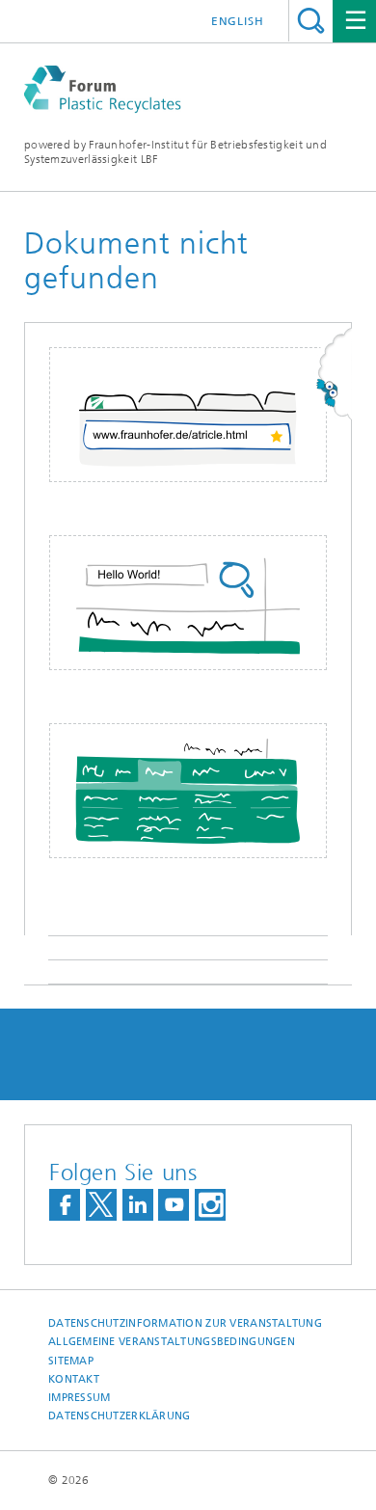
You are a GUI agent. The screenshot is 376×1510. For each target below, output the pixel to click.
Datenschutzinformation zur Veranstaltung (185, 1323)
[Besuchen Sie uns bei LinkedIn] (137, 1205)
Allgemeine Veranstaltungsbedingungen (171, 1341)
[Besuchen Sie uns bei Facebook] (64, 1205)
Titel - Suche (311, 20)
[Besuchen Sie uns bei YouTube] (173, 1205)
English (237, 21)
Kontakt (73, 1379)
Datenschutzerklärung (119, 1416)
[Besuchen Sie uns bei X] (101, 1205)
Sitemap (71, 1361)
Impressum (79, 1397)
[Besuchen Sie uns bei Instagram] (210, 1205)
